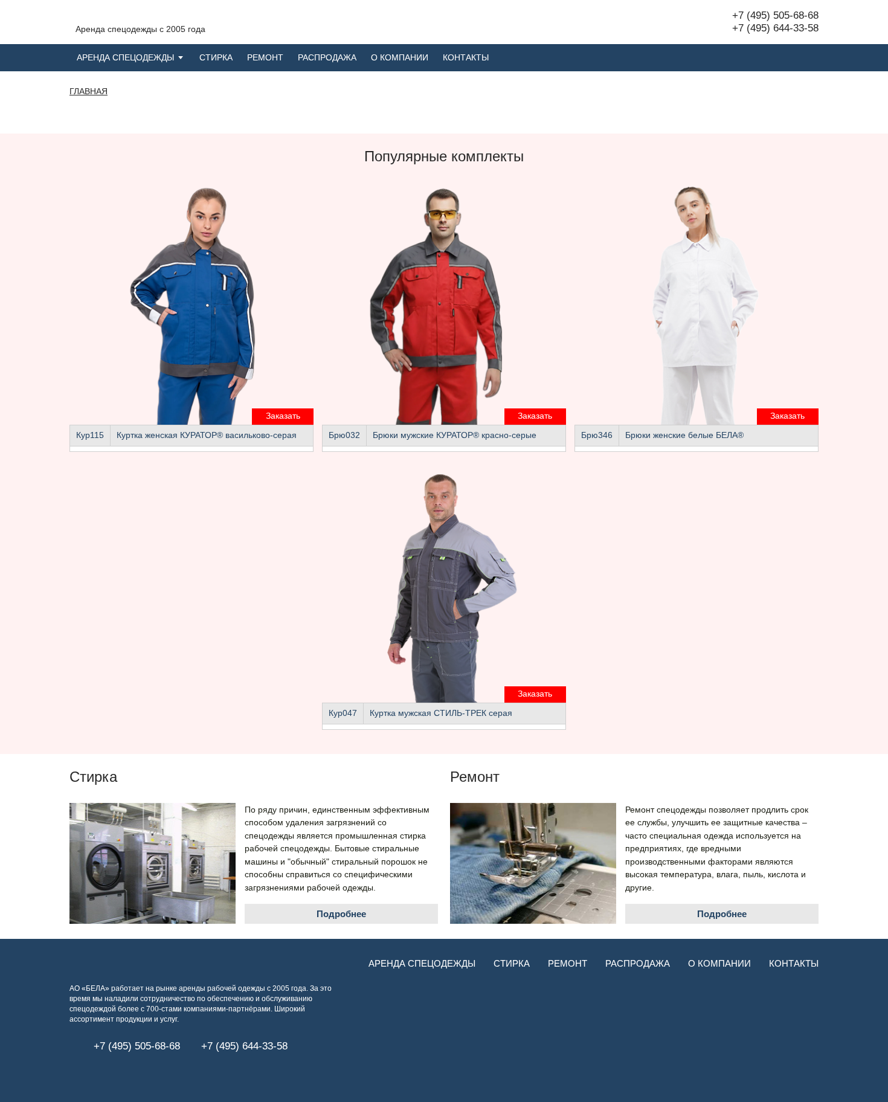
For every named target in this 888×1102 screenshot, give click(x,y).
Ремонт (265, 57)
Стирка (216, 57)
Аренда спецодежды (125, 57)
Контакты (466, 57)
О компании (399, 57)
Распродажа (327, 57)
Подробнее (341, 914)
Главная (88, 91)
